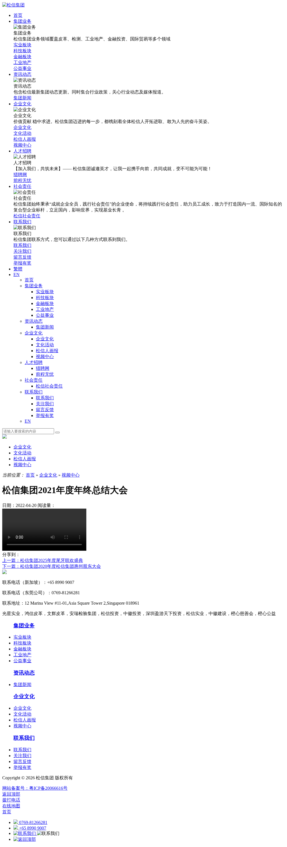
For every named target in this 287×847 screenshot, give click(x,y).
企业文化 (34, 333)
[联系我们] (25, 833)
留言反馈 (45, 409)
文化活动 (45, 344)
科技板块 (45, 297)
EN (28, 421)
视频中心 (45, 356)
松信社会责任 (49, 386)
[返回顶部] (24, 839)
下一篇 (51, 566)
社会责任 (34, 380)
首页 (29, 279)
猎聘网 (42, 368)
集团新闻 (45, 327)
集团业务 (34, 285)
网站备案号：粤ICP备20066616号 (35, 788)
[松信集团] (13, 5)
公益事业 (45, 315)
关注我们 (45, 403)
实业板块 (45, 291)
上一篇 (42, 560)
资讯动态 (34, 321)
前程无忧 (45, 374)
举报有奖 (45, 415)
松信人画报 (47, 350)
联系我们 (34, 392)
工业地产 (45, 309)
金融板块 (45, 303)
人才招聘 (34, 362)
